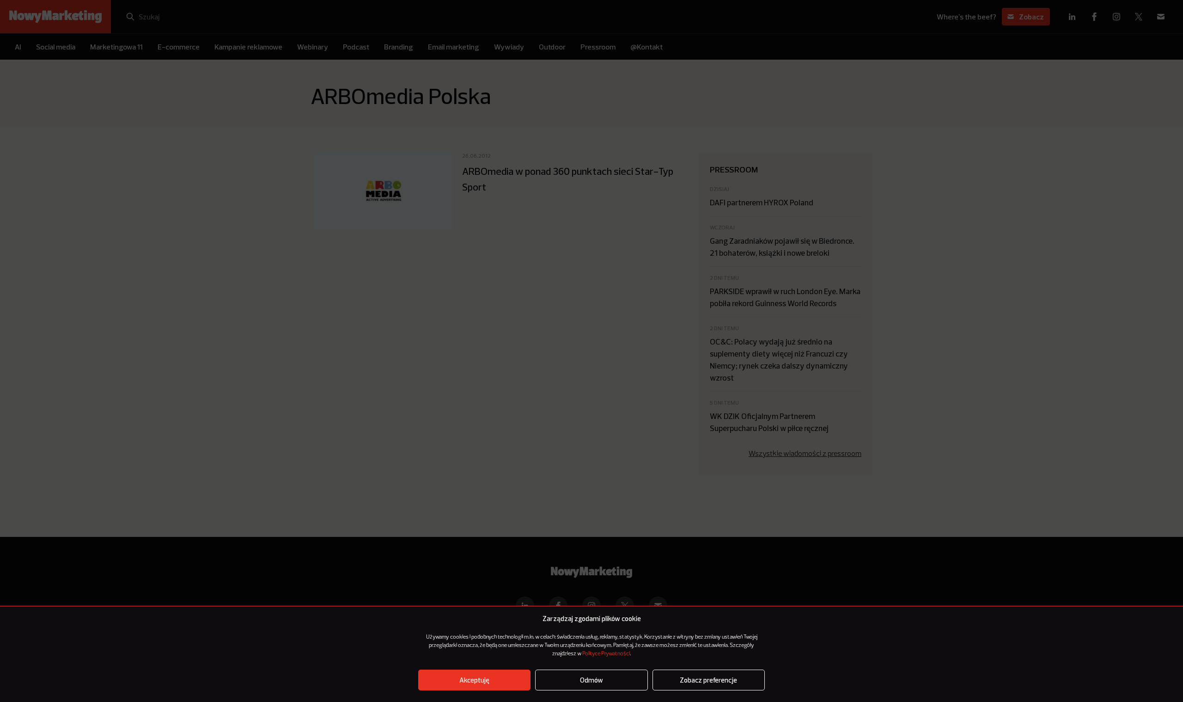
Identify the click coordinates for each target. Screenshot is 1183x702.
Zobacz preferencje (708, 680)
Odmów (591, 680)
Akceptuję (474, 680)
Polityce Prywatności (606, 654)
